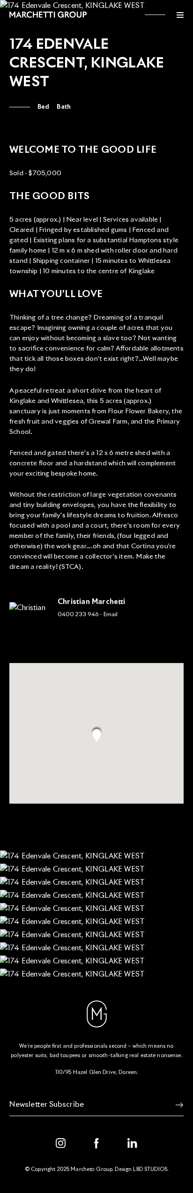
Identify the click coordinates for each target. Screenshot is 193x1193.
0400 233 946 (78, 615)
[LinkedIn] (132, 1143)
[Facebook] (96, 1143)
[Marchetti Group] (49, 14)
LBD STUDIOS (150, 1169)
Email (111, 615)
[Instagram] (61, 1143)
